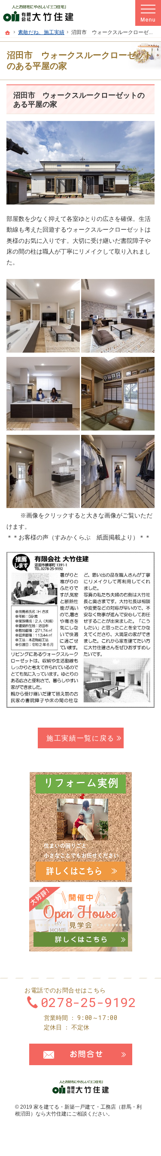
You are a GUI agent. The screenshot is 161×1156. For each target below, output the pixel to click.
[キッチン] (43, 393)
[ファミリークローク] (43, 471)
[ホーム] (7, 33)
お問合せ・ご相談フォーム (80, 1054)
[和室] (118, 393)
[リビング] (43, 315)
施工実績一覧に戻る (80, 738)
